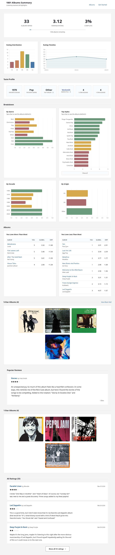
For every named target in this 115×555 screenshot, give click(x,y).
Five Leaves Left (13, 250)
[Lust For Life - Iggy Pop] (31, 429)
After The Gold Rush (14, 257)
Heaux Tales (11, 263)
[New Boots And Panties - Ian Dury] (57, 455)
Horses (14, 378)
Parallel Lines (15, 486)
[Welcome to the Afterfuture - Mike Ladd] (84, 429)
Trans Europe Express (70, 283)
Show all (85, 173)
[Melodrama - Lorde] (57, 347)
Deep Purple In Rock (69, 276)
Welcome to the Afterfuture (72, 270)
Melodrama (11, 244)
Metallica (65, 257)
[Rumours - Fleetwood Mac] (31, 320)
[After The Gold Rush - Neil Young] (57, 320)
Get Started (102, 5)
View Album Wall (106, 302)
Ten (63, 244)
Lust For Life (66, 250)
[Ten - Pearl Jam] (57, 429)
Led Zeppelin (67, 289)
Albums (92, 5)
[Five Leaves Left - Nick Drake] (84, 320)
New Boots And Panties (70, 263)
